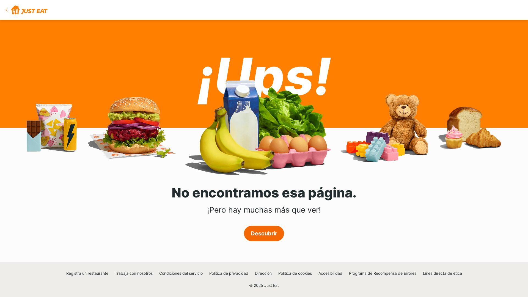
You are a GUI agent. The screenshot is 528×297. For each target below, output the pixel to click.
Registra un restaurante (87, 273)
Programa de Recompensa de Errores (382, 273)
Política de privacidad (228, 273)
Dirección (263, 273)
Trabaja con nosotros (134, 273)
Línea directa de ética (442, 273)
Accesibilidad (330, 273)
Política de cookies (295, 273)
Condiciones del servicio (181, 273)
